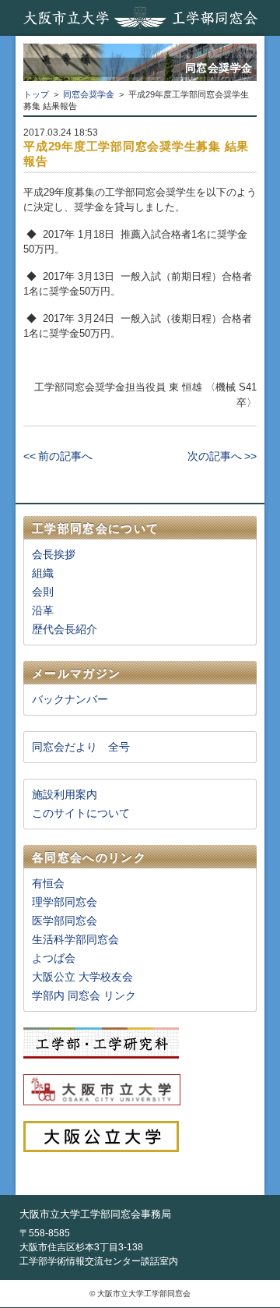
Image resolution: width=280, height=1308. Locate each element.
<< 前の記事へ (58, 456)
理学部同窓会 (64, 901)
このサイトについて (81, 813)
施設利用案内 (64, 794)
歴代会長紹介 (64, 629)
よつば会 (53, 958)
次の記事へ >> (222, 456)
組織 (43, 572)
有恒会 (48, 883)
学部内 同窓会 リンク (84, 995)
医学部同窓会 (64, 920)
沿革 (43, 610)
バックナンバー (70, 699)
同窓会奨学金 (88, 94)
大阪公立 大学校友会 (82, 976)
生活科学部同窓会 (75, 939)
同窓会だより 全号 (81, 746)
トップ (36, 94)
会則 (43, 591)
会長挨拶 (53, 554)
